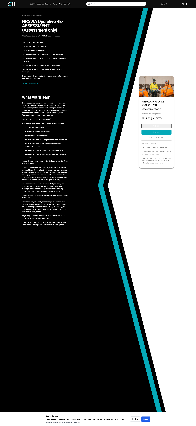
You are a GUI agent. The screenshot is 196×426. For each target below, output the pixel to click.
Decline (135, 419)
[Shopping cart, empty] (183, 4)
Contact (164, 4)
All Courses (46, 4)
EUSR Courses (35, 4)
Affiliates (62, 4)
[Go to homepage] (11, 4)
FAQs (69, 4)
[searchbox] (117, 4)
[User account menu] (186, 4)
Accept (145, 419)
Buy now (156, 132)
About (55, 4)
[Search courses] (89, 4)
